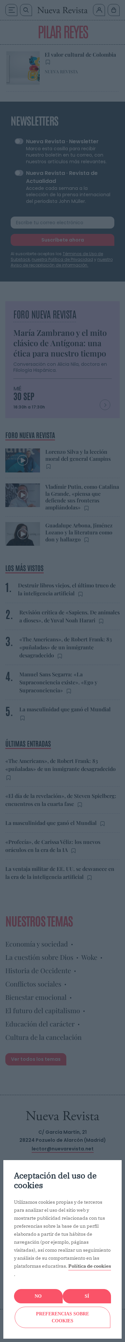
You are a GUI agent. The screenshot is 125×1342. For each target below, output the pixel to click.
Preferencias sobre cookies (62, 1317)
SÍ (87, 1296)
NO (38, 1296)
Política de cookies (89, 1266)
